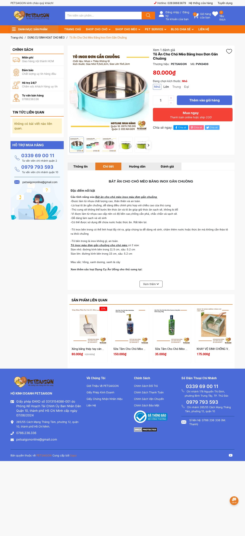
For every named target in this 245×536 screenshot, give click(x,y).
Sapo (73, 455)
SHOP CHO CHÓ (97, 29)
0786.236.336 (26, 433)
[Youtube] (231, 455)
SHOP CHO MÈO (126, 29)
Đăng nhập (172, 12)
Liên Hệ (91, 405)
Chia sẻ (182, 127)
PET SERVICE (154, 29)
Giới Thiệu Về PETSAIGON (103, 385)
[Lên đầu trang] (239, 520)
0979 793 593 (37, 167)
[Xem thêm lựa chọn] (130, 322)
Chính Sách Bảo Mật (146, 405)
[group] (109, 91)
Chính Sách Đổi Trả (146, 385)
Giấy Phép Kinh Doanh (100, 392)
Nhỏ (157, 87)
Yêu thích (222, 17)
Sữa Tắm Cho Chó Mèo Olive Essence (179, 349)
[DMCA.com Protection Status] (145, 429)
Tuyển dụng (225, 3)
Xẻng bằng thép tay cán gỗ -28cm (93, 349)
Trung (176, 87)
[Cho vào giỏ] (88, 313)
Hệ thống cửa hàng (201, 3)
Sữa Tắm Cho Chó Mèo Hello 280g (135, 349)
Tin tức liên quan (28, 112)
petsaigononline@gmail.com (36, 439)
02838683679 (176, 3)
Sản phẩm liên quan (89, 300)
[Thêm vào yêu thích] (230, 51)
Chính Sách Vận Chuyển (149, 398)
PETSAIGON (44, 455)
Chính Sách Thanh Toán (149, 392)
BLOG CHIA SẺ (181, 29)
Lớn (166, 87)
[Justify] (147, 15)
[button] (148, 145)
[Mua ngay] (88, 331)
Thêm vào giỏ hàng (204, 100)
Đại (186, 87)
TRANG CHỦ (72, 29)
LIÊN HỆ (203, 29)
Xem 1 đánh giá (164, 50)
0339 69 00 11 (37, 155)
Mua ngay (191, 115)
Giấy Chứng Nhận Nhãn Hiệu (104, 398)
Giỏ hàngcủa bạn (205, 15)
